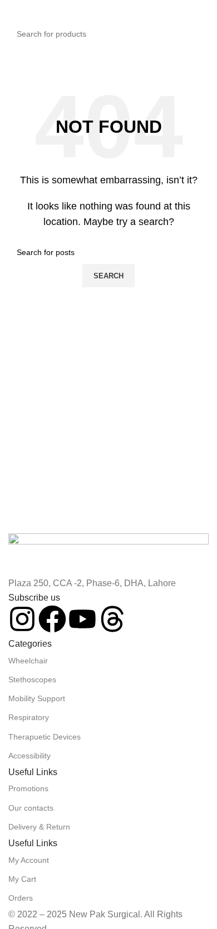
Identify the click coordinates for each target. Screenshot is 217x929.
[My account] (204, 11)
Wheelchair (28, 660)
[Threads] (112, 619)
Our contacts (30, 807)
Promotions (28, 788)
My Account (28, 860)
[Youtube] (82, 619)
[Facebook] (52, 619)
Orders (20, 897)
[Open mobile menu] (13, 11)
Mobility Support (36, 698)
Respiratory (28, 717)
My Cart (22, 879)
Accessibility (29, 755)
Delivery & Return (39, 826)
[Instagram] (22, 619)
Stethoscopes (32, 679)
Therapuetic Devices (44, 736)
